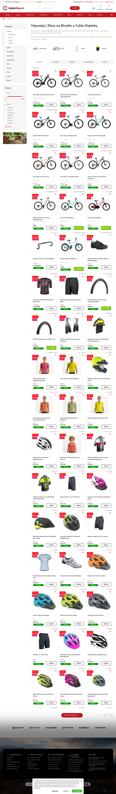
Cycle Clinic (10, 113)
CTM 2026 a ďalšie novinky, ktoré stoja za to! (97, 758)
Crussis (9, 110)
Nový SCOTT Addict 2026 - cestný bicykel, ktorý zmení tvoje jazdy (97, 764)
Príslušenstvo (10, 56)
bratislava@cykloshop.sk (75, 771)
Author (9, 108)
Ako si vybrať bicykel (33, 760)
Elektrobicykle (11, 34)
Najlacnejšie (55, 62)
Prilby (8, 64)
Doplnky (10, 40)
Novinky (9, 80)
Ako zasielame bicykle (33, 757)
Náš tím (9, 760)
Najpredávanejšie (88, 62)
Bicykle (10, 37)
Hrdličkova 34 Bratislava (75, 760)
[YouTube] (83, 744)
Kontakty (107, 2)
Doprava (30, 762)
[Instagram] (76, 744)
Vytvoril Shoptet (109, 790)
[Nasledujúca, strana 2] (106, 715)
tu (39, 788)
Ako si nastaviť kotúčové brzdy (98, 761)
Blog (112, 2)
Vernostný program (33, 768)
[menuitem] (8, 14)
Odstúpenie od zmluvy (13, 766)
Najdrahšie (72, 62)
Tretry (8, 72)
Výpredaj (9, 31)
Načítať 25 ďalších (71, 715)
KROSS (9, 115)
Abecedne (104, 62)
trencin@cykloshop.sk (54, 768)
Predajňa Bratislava (75, 756)
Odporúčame (39, 62)
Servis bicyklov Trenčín (54, 760)
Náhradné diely (10, 60)
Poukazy (9, 76)
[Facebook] (90, 744)
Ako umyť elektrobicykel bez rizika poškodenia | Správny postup (97, 769)
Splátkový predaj (12, 768)
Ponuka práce (31, 766)
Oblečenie (10, 43)
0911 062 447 (89, 2)
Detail (51, 105)
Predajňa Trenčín (57, 755)
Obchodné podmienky (13, 762)
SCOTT (9, 120)
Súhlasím (78, 791)
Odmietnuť (65, 791)
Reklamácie (10, 764)
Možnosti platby (32, 764)
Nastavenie (55, 791)
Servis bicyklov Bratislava (75, 762)
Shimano (10, 123)
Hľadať (74, 8)
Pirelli (9, 118)
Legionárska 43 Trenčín (55, 757)
